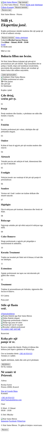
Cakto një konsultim (9, 75)
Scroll (3, 44)
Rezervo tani (6, 10)
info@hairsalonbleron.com (11, 400)
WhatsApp (21, 421)
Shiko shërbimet (21, 38)
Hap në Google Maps (9, 391)
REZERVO (6, 364)
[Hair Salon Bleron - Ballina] (9, 2)
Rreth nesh (30, 5)
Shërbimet (39, 5)
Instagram (5, 421)
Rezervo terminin (21, 7)
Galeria (4, 7)
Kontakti (10, 7)
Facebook (13, 421)
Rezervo (5, 430)
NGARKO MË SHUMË (11, 329)
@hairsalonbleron (8, 314)
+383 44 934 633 (25, 354)
